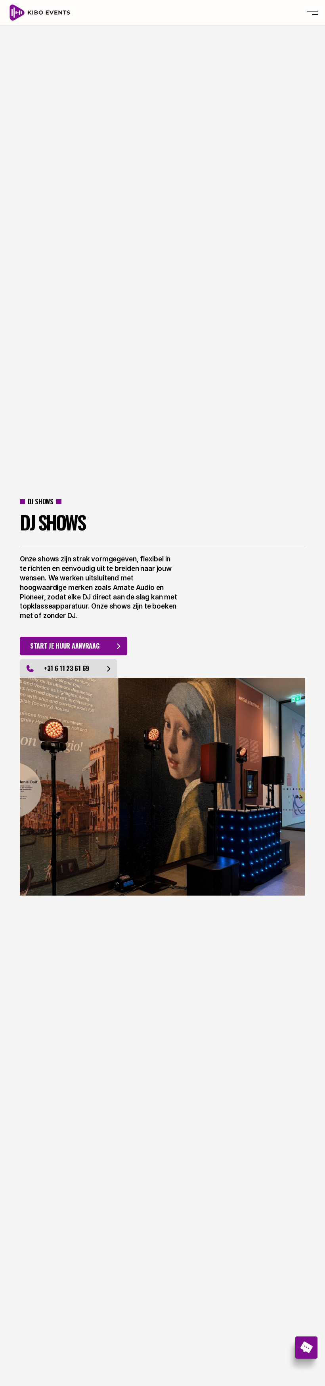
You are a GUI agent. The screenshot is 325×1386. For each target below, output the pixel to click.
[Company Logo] (40, 13)
